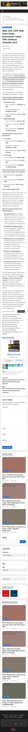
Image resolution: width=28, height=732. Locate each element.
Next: (13, 389)
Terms (11, 715)
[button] (2, 11)
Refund (6, 717)
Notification (8, 27)
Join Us (15, 715)
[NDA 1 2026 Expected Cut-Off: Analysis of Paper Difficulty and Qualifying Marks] (14, 691)
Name (4, 428)
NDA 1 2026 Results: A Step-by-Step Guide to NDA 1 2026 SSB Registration (13, 528)
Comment (5, 407)
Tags (3, 567)
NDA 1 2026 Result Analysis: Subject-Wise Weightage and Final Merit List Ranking (13, 502)
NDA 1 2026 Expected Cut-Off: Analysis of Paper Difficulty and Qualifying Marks (12, 702)
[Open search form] (25, 11)
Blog (4, 27)
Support (20, 717)
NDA (8, 471)
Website (4, 440)
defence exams (13, 371)
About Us (5, 715)
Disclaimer (21, 715)
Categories (5, 552)
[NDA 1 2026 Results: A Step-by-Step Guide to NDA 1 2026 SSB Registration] (14, 517)
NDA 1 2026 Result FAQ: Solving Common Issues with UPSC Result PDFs (13, 477)
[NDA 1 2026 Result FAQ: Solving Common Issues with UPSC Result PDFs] (14, 465)
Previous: (13, 380)
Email (4, 434)
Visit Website (8, 360)
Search (4, 537)
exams (9, 373)
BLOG (7, 371)
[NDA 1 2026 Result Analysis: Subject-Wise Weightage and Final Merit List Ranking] (14, 491)
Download (21, 311)
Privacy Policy (13, 717)
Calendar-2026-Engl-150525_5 (8, 311)
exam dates (20, 371)
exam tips (5, 373)
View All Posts (20, 360)
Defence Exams (6, 46)
